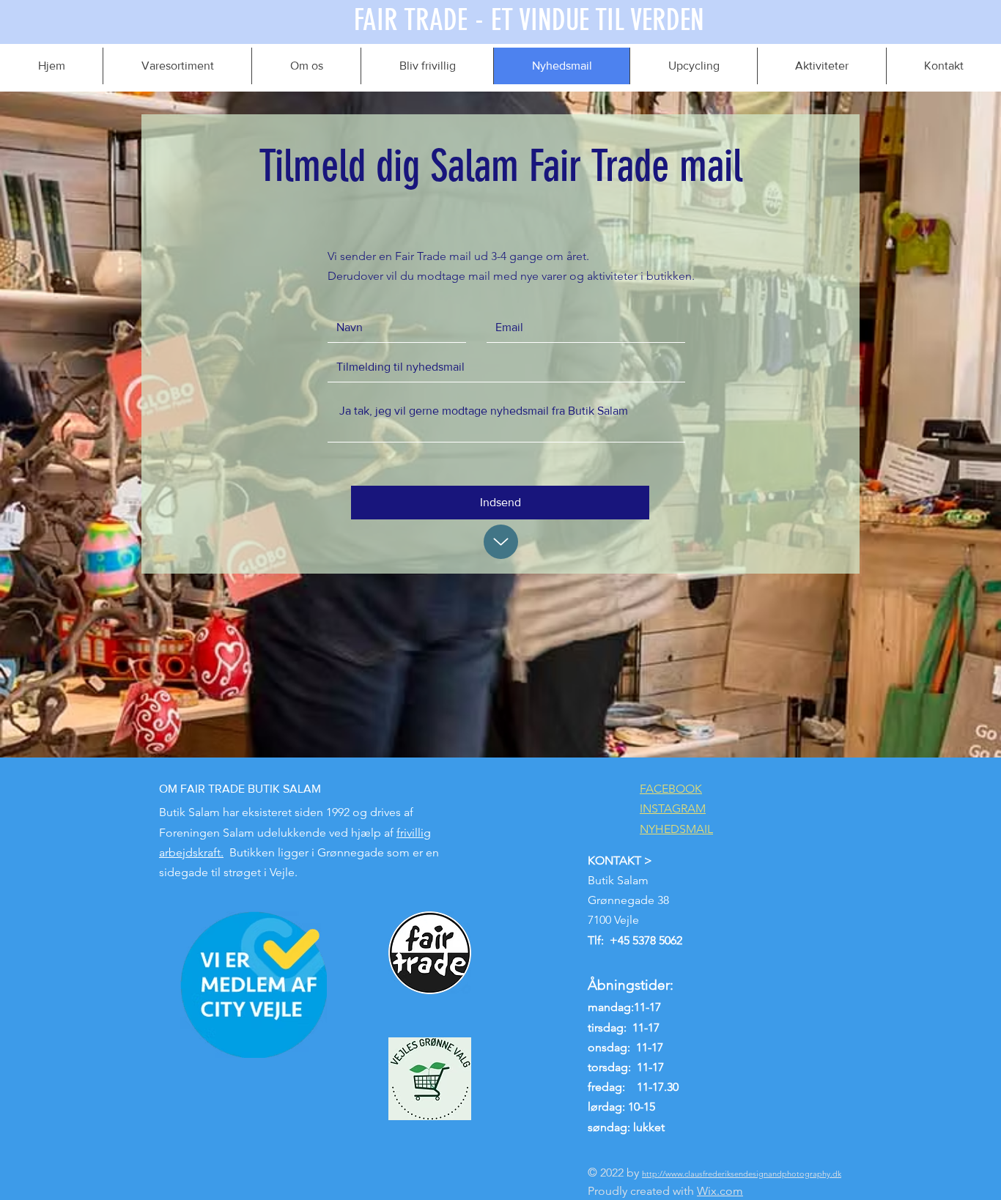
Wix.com (720, 1191)
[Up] (501, 542)
